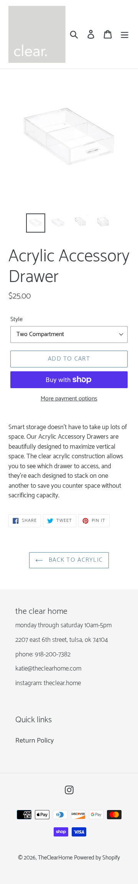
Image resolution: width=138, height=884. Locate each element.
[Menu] (124, 34)
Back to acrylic (75, 560)
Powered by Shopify (97, 858)
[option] (35, 223)
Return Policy (34, 740)
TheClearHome (55, 858)
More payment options (69, 398)
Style (16, 319)
